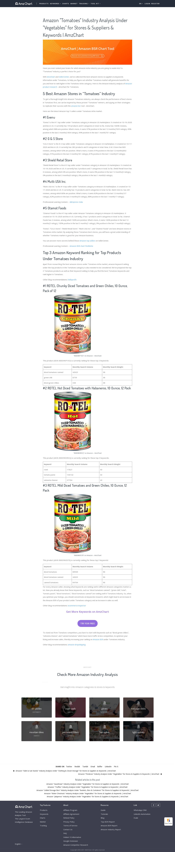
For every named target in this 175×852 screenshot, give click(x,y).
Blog (102, 818)
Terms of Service (70, 825)
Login (147, 3)
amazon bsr (76, 106)
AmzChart (51, 77)
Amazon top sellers (87, 240)
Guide (103, 810)
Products (44, 3)
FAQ (65, 833)
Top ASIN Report (108, 822)
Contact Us (67, 829)
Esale (136, 818)
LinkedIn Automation (142, 814)
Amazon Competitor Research (75, 845)
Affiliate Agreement (71, 814)
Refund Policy (68, 818)
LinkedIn (108, 766)
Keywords (44, 814)
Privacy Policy (69, 822)
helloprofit (72, 279)
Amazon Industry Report (111, 829)
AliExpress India (76, 202)
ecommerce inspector (77, 605)
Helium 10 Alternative (72, 837)
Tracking (43, 825)
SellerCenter (64, 77)
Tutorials (104, 814)
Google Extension (70, 841)
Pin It (116, 766)
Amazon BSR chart (77, 246)
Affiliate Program (70, 810)
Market (74, 3)
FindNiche (89, 246)
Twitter (69, 766)
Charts (65, 3)
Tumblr (85, 766)
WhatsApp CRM (140, 810)
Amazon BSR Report (109, 825)
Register (155, 3)
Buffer (99, 766)
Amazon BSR (98, 639)
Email (93, 766)
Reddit (77, 766)
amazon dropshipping (77, 644)
